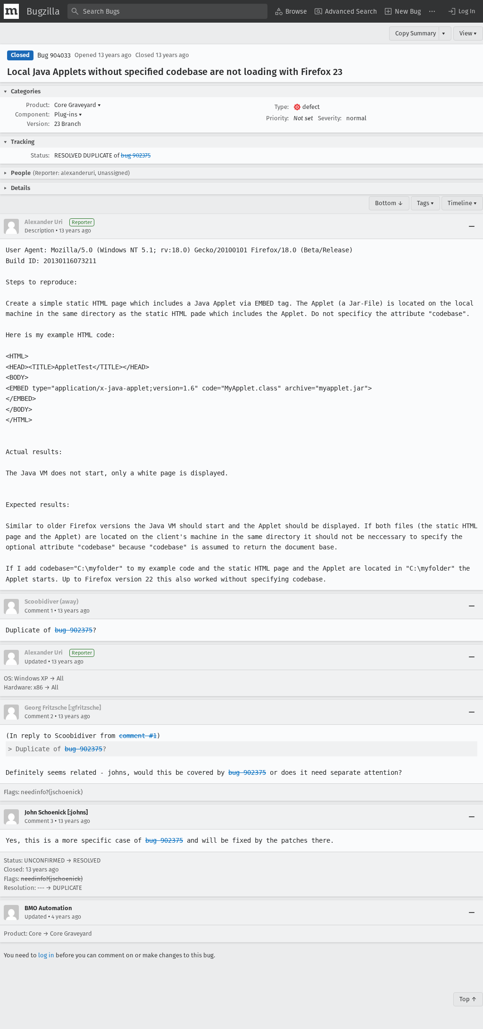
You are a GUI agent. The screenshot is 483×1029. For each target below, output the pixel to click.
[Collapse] (471, 226)
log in (46, 955)
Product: (38, 104)
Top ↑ (468, 999)
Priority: (277, 118)
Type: (282, 106)
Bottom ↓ (389, 203)
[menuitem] (291, 11)
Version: (38, 123)
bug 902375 (135, 155)
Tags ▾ (425, 203)
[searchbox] (167, 11)
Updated (36, 661)
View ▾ (468, 33)
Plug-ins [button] (68, 114)
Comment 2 (39, 716)
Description (39, 230)
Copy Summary (415, 33)
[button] (461, 11)
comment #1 (138, 735)
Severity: (329, 118)
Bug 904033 (54, 55)
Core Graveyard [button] (77, 104)
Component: (32, 114)
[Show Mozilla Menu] (11, 11)
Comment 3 (39, 821)
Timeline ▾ (462, 203)
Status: (40, 155)
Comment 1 (39, 610)
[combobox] (167, 11)
